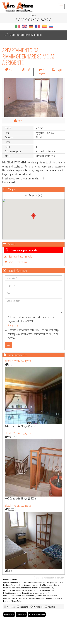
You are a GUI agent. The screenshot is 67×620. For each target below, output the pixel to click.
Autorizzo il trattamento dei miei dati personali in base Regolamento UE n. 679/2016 (32, 321)
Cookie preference (36, 598)
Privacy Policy (13, 325)
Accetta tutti (9, 614)
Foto (19, 120)
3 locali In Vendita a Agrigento (18, 361)
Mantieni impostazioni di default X (50, 578)
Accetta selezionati (37, 614)
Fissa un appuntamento (23, 250)
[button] (7, 97)
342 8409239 (43, 19)
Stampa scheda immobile (20, 256)
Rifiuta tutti (21, 614)
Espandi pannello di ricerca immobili (25, 35)
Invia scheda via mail (17, 262)
